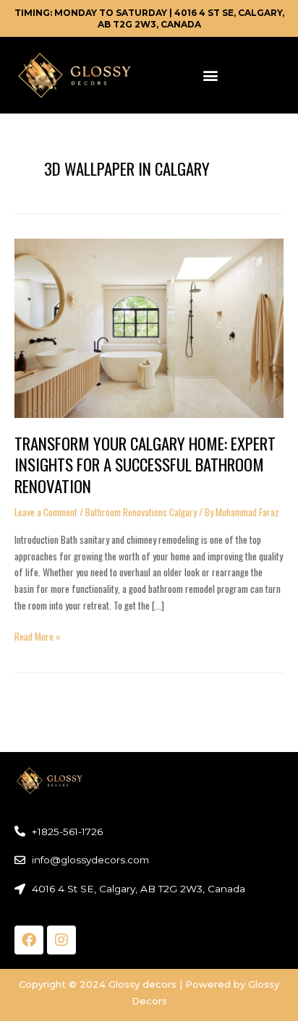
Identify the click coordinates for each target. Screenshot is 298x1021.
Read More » (37, 636)
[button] (210, 75)
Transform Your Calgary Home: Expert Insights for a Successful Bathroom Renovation (145, 464)
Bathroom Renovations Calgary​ (141, 512)
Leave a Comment (45, 512)
